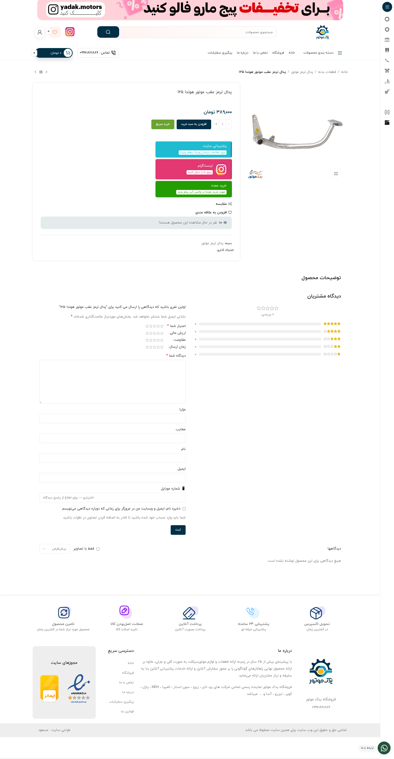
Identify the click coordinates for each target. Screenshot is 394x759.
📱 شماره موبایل (173, 488)
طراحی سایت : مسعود (54, 730)
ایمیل (182, 469)
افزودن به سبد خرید (194, 124)
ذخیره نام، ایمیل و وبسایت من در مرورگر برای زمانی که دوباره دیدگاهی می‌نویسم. (121, 508)
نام (183, 449)
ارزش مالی (178, 333)
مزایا (182, 409)
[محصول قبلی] (46, 72)
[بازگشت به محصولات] (41, 72)
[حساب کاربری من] (40, 32)
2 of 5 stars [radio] (158, 326)
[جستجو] (108, 32)
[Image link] (78, 688)
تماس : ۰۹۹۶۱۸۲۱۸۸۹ (95, 52)
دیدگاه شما (176, 355)
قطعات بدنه (327, 72)
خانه (344, 72)
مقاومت (180, 340)
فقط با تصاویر (83, 548)
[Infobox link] (70, 32)
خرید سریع (163, 124)
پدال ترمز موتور (302, 72)
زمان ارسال (178, 347)
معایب (181, 429)
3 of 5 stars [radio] (154, 326)
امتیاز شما (176, 326)
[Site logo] (322, 31)
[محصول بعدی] (35, 72)
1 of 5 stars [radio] (162, 326)
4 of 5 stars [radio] (151, 326)
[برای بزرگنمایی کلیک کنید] (336, 173)
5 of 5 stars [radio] (147, 326)
